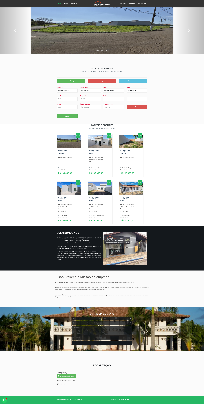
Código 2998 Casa (62, 199)
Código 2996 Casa (125, 199)
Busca (66, 3)
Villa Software (80, 399)
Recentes (74, 3)
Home (59, 3)
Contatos (131, 3)
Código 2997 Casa (93, 199)
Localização (141, 3)
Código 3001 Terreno (62, 152)
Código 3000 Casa (93, 152)
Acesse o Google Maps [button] (66, 376)
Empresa (123, 3)
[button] (15, 30)
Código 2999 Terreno (125, 152)
